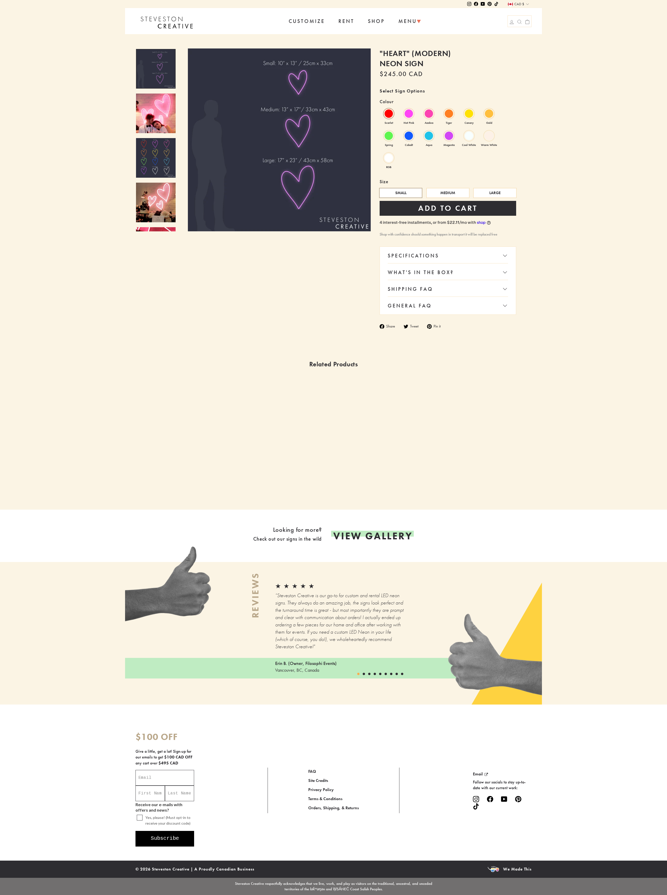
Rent (346, 21)
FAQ (312, 771)
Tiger (449, 113)
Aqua (429, 136)
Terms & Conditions (325, 798)
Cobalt (409, 136)
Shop (376, 21)
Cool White (469, 136)
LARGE (495, 192)
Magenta (449, 136)
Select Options (218, 491)
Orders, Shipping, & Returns (333, 808)
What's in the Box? (421, 272)
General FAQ (410, 305)
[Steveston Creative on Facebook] (490, 799)
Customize (307, 21)
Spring (389, 136)
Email (478, 774)
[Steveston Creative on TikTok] (476, 806)
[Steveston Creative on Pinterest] (518, 799)
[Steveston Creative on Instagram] (476, 799)
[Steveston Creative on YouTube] (504, 799)
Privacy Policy (321, 789)
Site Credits (318, 780)
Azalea (429, 113)
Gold (489, 113)
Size (384, 181)
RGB (389, 158)
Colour (386, 101)
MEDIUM (447, 192)
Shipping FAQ (410, 289)
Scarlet (389, 113)
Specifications (413, 255)
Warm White (489, 136)
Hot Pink (409, 113)
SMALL (400, 192)
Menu (407, 21)
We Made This (517, 869)
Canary (469, 113)
